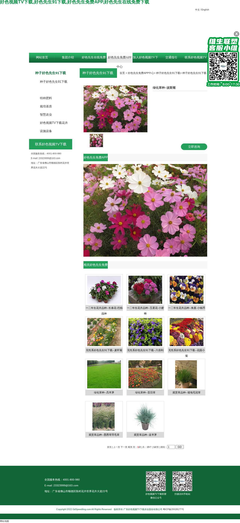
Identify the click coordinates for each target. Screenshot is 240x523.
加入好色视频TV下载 (145, 59)
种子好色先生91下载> (169, 72)
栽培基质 (46, 106)
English (205, 9)
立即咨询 (194, 146)
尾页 (130, 447)
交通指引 (171, 57)
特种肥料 (46, 98)
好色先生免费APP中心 (119, 59)
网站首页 (42, 57)
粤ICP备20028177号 (173, 509)
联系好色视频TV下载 (197, 59)
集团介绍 (68, 57)
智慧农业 (46, 114)
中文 (197, 9)
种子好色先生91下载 (53, 81)
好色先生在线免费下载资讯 (94, 59)
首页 (122, 72)
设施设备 (46, 131)
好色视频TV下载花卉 (54, 122)
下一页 (124, 447)
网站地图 (4, 521)
